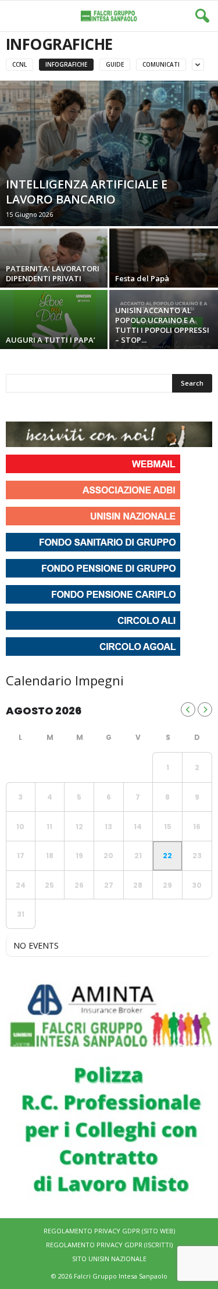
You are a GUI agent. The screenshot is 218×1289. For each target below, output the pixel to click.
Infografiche (66, 64)
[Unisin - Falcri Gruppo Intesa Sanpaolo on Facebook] (16, 407)
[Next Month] (205, 709)
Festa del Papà (142, 278)
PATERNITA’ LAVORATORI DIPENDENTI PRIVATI (52, 273)
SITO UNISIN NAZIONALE (109, 1258)
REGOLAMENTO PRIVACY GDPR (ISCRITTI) (109, 1244)
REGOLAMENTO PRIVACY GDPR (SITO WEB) (109, 1230)
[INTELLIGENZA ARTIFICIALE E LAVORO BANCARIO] (109, 153)
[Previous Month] (188, 709)
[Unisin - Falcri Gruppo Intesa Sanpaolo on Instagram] (37, 407)
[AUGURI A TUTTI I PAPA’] (54, 330)
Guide (115, 64)
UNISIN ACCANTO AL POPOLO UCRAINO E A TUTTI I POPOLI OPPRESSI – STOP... (162, 325)
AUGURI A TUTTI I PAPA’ (50, 340)
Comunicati (161, 64)
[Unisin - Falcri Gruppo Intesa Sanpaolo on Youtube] (58, 407)
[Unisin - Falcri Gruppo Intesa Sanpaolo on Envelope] (100, 407)
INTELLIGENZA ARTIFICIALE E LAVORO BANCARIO (86, 191)
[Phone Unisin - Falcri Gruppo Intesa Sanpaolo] (79, 407)
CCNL (19, 64)
